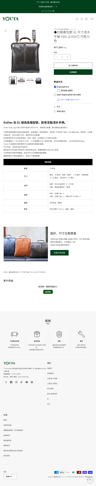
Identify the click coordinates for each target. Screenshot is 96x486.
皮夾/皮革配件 (52, 394)
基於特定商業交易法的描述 (13, 450)
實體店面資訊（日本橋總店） (14, 430)
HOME (6, 272)
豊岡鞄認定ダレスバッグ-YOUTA (62, 477)
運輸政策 (7, 445)
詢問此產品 (61, 111)
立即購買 (73, 72)
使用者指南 (7, 425)
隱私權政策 (7, 440)
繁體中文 (9, 476)
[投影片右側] (45, 80)
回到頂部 (7, 456)
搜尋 (5, 420)
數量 (55, 52)
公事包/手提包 (52, 383)
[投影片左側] (6, 80)
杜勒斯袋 (50, 373)
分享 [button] (58, 106)
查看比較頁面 (59, 252)
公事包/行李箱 (52, 378)
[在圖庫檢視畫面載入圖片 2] (21, 80)
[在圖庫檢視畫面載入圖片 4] (38, 80)
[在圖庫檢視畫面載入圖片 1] (13, 80)
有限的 (49, 368)
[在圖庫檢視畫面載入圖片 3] (30, 80)
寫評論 (48, 291)
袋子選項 (50, 388)
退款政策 (7, 435)
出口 (48, 404)
